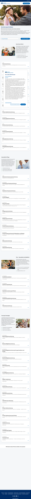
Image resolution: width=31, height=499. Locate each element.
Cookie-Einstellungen (8, 102)
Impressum (6, 77)
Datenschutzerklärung (8, 76)
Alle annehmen (23, 104)
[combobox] (10, 38)
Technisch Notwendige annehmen (15, 104)
